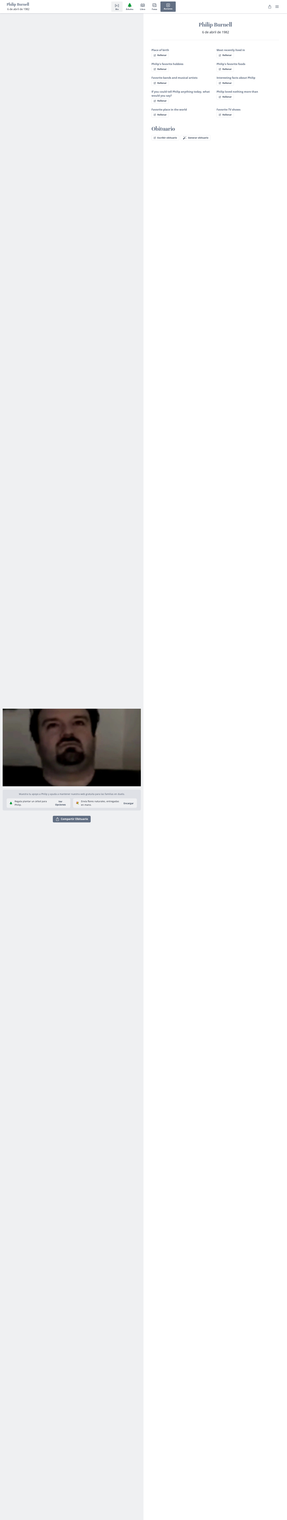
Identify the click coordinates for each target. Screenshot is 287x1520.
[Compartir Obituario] (269, 6)
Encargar (129, 803)
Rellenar (162, 55)
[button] (72, 746)
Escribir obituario (167, 137)
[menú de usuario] (277, 6)
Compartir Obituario (74, 819)
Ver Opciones (60, 803)
